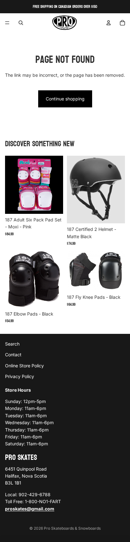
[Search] (21, 23)
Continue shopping (65, 98)
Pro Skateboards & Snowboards (72, 528)
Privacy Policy (19, 376)
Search (12, 343)
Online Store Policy (24, 365)
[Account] (108, 23)
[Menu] (7, 22)
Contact (13, 355)
